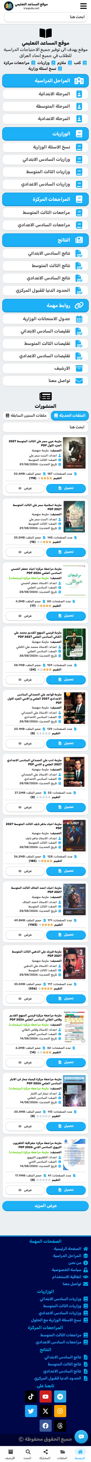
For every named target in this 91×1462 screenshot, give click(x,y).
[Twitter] (31, 1411)
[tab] (70, 416)
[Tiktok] (31, 1396)
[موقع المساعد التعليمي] (9, 6)
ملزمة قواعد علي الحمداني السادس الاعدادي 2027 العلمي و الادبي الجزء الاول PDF (35, 698)
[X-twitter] (46, 1411)
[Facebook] (46, 1426)
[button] (63, 1454)
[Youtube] (46, 1396)
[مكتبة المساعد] (81, 1437)
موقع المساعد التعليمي (31, 4)
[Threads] (60, 1426)
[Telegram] (60, 1396)
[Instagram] (60, 1411)
